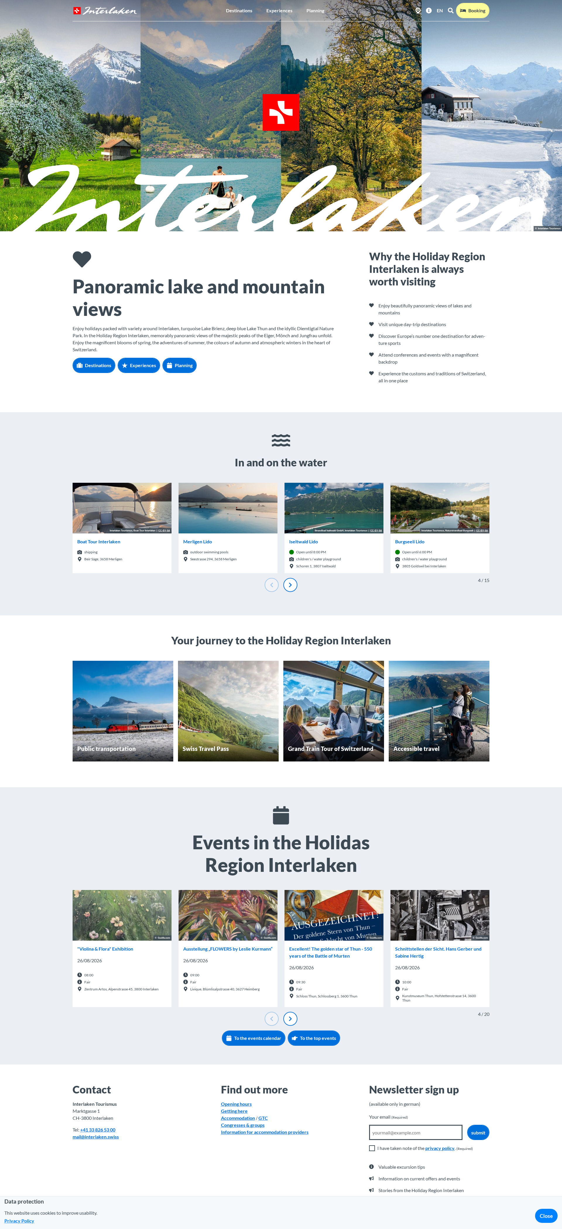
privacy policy (440, 1148)
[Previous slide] (272, 585)
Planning (315, 10)
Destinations (239, 10)
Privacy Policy (19, 1220)
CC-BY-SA (164, 531)
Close (546, 1216)
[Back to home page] (105, 10)
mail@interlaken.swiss (96, 1136)
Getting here (234, 1111)
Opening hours (236, 1104)
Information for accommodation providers (265, 1132)
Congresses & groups (243, 1125)
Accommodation (238, 1118)
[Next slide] (290, 585)
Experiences (279, 10)
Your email (388, 1117)
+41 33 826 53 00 (97, 1129)
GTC (263, 1118)
